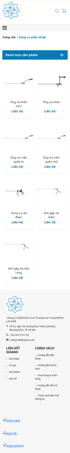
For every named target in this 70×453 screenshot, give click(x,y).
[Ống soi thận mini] (19, 82)
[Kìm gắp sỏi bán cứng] (19, 248)
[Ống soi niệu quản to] (19, 137)
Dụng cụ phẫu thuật (32, 37)
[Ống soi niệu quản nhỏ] (51, 137)
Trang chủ (9, 37)
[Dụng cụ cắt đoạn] (19, 193)
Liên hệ (17, 111)
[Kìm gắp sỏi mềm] (51, 193)
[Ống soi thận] (51, 82)
